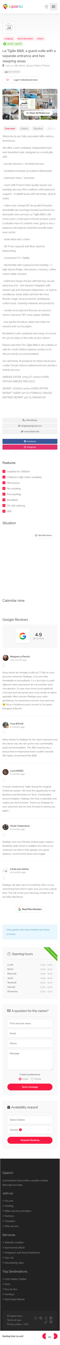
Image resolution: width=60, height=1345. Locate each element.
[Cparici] (13, 6)
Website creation (14, 1242)
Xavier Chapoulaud (19, 826)
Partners (9, 1216)
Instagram (31, 447)
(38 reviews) (12, 72)
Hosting (9, 1205)
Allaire (40, 39)
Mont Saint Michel (15, 1299)
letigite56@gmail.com (31, 426)
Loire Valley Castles (16, 1279)
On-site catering (16, 505)
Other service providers (18, 1211)
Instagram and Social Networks (22, 1252)
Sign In (46, 6)
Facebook (31, 441)
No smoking (14, 488)
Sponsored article (15, 1247)
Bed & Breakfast (25, 39)
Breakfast (12, 500)
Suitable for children (18, 471)
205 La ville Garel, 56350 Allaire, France (27, 65)
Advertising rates (14, 1262)
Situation (38, 128)
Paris (7, 1284)
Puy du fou (11, 1289)
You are (9, 1200)
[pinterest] (41, 1318)
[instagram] (36, 1318)
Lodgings (8, 39)
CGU (26, 1324)
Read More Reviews (32, 909)
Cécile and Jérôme (19, 869)
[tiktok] (46, 1322)
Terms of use (14, 1320)
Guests (15, 1129)
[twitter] (46, 1318)
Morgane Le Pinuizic (20, 656)
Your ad (9, 1257)
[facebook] (51, 1318)
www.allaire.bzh (31, 431)
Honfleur (10, 1294)
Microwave (13, 482)
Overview (10, 128)
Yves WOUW (16, 724)
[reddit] (51, 1322)
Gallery (24, 128)
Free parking (14, 494)
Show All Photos (37, 113)
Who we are (11, 1226)
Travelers (10, 1221)
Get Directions (45, 535)
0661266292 (31, 420)
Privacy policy (14, 1324)
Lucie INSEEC (17, 771)
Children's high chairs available (24, 477)
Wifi (9, 511)
